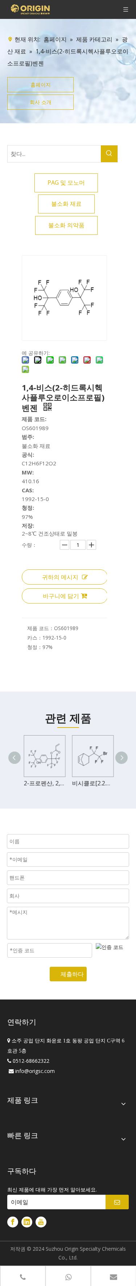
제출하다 (72, 974)
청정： (34, 647)
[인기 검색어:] (109, 153)
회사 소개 (40, 102)
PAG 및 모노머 (66, 183)
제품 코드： (40, 628)
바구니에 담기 (61, 596)
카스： (34, 637)
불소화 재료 (66, 204)
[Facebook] (12, 1222)
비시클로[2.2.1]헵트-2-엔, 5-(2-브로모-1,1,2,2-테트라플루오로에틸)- (92, 783)
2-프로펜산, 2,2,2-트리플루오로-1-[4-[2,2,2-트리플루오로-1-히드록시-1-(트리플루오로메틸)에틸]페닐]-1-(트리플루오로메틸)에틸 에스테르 (44, 783)
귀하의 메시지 (60, 577)
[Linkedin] (26, 1222)
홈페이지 (40, 84)
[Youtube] (41, 1222)
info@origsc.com (35, 1070)
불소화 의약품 (66, 225)
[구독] (117, 1202)
